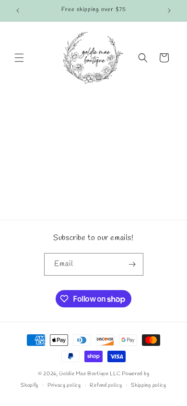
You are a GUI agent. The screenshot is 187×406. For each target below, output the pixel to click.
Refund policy (106, 385)
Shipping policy (148, 385)
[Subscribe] (132, 264)
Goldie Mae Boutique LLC (89, 373)
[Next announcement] (169, 10)
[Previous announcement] (17, 10)
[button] (19, 57)
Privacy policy (64, 385)
